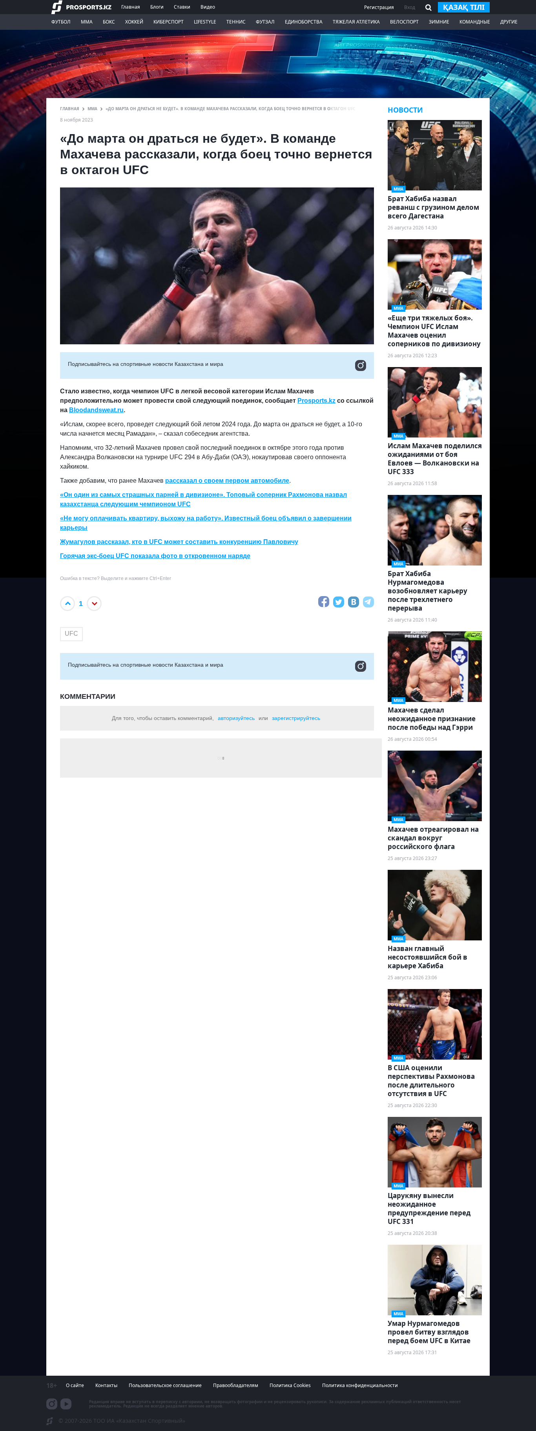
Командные (474, 21)
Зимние (439, 21)
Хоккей (134, 21)
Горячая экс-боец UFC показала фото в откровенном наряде (155, 556)
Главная (130, 7)
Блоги (157, 7)
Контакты (106, 1385)
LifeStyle (205, 21)
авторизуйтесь (236, 718)
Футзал (265, 21)
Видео (208, 7)
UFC (71, 633)
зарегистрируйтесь (296, 718)
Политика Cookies (290, 1385)
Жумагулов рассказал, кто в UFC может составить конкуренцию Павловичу (179, 541)
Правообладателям (235, 1385)
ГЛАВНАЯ (69, 108)
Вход (409, 7)
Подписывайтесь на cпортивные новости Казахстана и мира (145, 364)
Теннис (236, 21)
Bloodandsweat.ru (96, 410)
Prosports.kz (316, 400)
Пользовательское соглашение (165, 1385)
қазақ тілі (464, 7)
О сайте (75, 1385)
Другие (509, 21)
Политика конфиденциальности (360, 1385)
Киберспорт (168, 21)
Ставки (182, 7)
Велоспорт (404, 21)
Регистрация (379, 7)
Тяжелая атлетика (356, 21)
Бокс (109, 21)
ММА (87, 21)
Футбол (61, 21)
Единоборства (304, 21)
